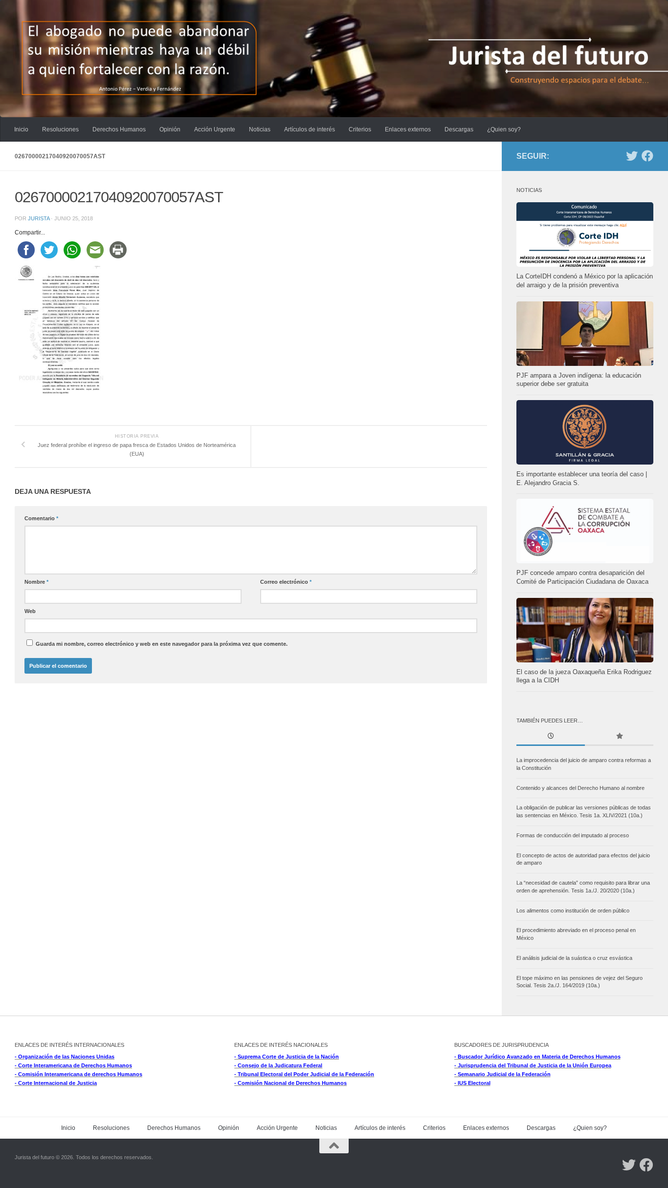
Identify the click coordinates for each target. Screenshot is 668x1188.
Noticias (259, 129)
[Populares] (619, 737)
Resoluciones (60, 129)
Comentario (41, 518)
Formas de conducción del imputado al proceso (572, 835)
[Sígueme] (632, 156)
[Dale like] (647, 156)
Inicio (21, 129)
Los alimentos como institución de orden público (572, 910)
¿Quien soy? (504, 129)
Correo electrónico (286, 582)
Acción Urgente (214, 129)
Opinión (169, 129)
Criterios (360, 129)
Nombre (36, 582)
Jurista (38, 218)
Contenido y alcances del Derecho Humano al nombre (580, 788)
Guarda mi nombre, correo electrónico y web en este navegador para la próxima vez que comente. (162, 644)
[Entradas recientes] (550, 737)
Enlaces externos (408, 129)
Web (30, 611)
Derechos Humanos (119, 129)
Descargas (459, 129)
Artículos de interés (309, 129)
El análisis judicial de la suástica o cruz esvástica (574, 958)
